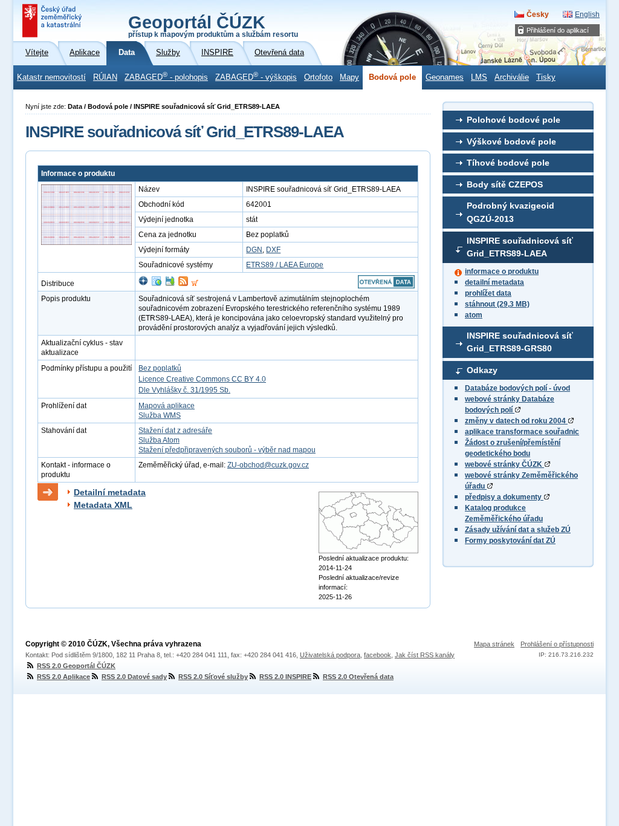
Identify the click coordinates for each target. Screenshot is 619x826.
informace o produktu (502, 271)
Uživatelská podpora (330, 655)
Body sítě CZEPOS (505, 184)
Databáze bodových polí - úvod (517, 388)
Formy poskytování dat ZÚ (510, 540)
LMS (479, 77)
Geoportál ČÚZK (213, 25)
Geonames (445, 77)
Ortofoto (318, 77)
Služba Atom (159, 440)
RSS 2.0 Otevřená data (358, 676)
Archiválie (511, 77)
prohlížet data (488, 293)
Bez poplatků (159, 368)
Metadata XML (103, 505)
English (587, 14)
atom (473, 315)
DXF (273, 250)
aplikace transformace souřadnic (522, 432)
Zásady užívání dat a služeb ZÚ (518, 529)
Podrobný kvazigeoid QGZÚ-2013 (510, 212)
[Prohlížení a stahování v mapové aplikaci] (143, 283)
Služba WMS (159, 415)
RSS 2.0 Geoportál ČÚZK (76, 665)
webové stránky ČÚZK (504, 464)
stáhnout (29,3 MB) (497, 304)
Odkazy (482, 370)
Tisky (546, 77)
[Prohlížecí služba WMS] (156, 283)
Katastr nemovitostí (51, 77)
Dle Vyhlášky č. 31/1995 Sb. (184, 390)
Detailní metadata (110, 492)
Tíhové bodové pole (508, 162)
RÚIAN (105, 77)
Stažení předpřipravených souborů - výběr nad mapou (227, 450)
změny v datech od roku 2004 (516, 421)
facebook (377, 655)
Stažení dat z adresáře (175, 430)
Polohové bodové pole (513, 120)
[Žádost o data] (195, 283)
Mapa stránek (494, 644)
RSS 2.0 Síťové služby (213, 676)
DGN (254, 250)
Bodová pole (392, 77)
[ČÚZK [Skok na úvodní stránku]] (53, 20)
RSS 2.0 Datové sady (134, 676)
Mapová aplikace (166, 406)
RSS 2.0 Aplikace (63, 676)
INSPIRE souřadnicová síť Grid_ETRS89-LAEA (520, 247)
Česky (538, 14)
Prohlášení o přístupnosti (557, 644)
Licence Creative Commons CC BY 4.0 (202, 379)
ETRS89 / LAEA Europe (284, 265)
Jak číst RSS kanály (425, 655)
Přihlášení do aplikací (558, 30)
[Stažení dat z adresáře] (170, 283)
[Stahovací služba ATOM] (183, 283)
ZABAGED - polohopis (166, 76)
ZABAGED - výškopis (256, 76)
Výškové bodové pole (511, 141)
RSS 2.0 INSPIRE (285, 676)
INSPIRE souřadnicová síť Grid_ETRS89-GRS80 (520, 342)
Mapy (349, 77)
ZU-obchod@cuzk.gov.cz (268, 465)
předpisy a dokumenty (504, 497)
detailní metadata (494, 282)
